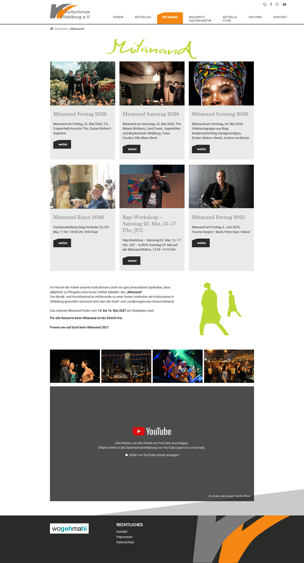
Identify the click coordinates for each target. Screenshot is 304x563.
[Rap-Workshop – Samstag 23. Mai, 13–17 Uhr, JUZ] (152, 187)
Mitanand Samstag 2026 (151, 114)
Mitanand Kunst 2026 (78, 217)
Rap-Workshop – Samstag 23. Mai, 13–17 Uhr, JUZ (149, 223)
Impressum (124, 537)
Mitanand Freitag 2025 (218, 217)
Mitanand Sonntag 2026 (220, 114)
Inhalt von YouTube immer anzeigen (154, 455)
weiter (63, 144)
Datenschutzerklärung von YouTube (165, 447)
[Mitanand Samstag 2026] (152, 99)
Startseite (61, 29)
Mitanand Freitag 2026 (80, 114)
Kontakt (121, 531)
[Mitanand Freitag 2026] (82, 85)
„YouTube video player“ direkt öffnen (229, 496)
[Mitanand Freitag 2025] (221, 187)
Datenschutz (125, 542)
